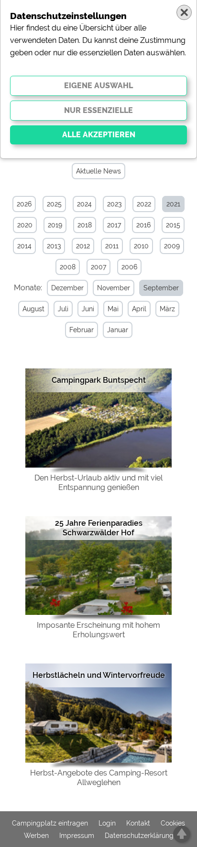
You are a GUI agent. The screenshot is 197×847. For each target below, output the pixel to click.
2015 (173, 225)
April (139, 309)
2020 (25, 225)
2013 (54, 246)
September (161, 288)
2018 (84, 225)
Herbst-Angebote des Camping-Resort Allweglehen (98, 777)
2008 (68, 267)
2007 (98, 267)
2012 (83, 246)
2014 (24, 246)
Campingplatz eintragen (50, 823)
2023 (114, 204)
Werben (36, 835)
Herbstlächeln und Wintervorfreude (99, 675)
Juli (63, 309)
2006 (129, 267)
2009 (172, 246)
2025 (54, 204)
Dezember (67, 288)
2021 (173, 204)
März (167, 309)
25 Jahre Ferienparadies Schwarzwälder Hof (98, 528)
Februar (81, 330)
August (33, 309)
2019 (55, 225)
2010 (141, 246)
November (113, 288)
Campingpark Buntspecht (99, 380)
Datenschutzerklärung (139, 835)
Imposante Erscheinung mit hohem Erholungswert (98, 630)
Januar (117, 330)
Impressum (76, 835)
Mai (113, 309)
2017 (114, 225)
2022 (144, 204)
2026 (24, 204)
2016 (143, 225)
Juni (88, 309)
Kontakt (138, 823)
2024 (84, 204)
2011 (112, 246)
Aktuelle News (98, 171)
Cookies (173, 823)
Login (107, 823)
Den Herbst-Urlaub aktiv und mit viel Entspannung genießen (98, 482)
